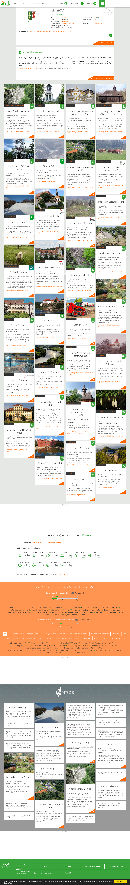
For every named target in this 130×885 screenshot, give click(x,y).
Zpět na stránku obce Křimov (105, 78)
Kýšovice (53, 610)
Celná (30, 31)
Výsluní (49, 615)
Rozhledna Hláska (114, 650)
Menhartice (49, 31)
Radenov (46, 612)
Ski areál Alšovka (49, 648)
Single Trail (87, 638)
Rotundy (101, 355)
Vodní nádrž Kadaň (33, 648)
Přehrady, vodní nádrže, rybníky (14, 105)
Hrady (40, 315)
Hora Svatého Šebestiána (91, 607)
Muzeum (39, 457)
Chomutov (65, 21)
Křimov (57, 10)
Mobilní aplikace (117, 866)
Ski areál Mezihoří (63, 643)
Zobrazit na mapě (18, 131)
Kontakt (68, 873)
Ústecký (64, 17)
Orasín (30, 612)
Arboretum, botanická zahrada (106, 300)
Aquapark (9, 374)
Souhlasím (120, 881)
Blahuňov (20, 607)
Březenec (43, 607)
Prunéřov (37, 612)
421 (95, 19)
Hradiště (115, 607)
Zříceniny (70, 217)
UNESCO (39, 634)
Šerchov (54, 612)
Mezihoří (85, 610)
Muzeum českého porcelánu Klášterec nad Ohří (26, 650)
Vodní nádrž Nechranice (84, 650)
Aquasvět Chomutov (112, 643)
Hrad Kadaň (116, 645)
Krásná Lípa (41, 31)
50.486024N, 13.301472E (69, 23)
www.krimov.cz (98, 23)
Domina (35, 31)
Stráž (60, 31)
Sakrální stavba (40, 210)
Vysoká (56, 615)
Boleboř (35, 607)
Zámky (9, 319)
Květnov (45, 610)
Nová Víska (11, 612)
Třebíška (98, 612)
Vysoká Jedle (65, 615)
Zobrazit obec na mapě (28, 68)
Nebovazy (56, 31)
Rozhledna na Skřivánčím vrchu (41, 643)
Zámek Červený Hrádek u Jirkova (21, 645)
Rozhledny (9, 160)
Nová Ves (116, 610)
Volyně (120, 612)
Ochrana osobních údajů (43, 873)
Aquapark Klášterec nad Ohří (68, 648)
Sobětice (62, 612)
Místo (92, 610)
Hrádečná (107, 607)
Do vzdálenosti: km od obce (58, 593)
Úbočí (106, 612)
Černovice (58, 607)
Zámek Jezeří (100, 650)
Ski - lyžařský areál (10, 216)
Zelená (82, 615)
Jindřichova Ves (15, 610)
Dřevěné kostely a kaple (73, 403)
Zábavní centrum (71, 319)
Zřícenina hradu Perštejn (83, 652)
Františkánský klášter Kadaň (77, 645)
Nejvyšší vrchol (70, 442)
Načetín (99, 610)
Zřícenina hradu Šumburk (47, 652)
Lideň (60, 610)
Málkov (67, 610)
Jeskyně (49, 638)
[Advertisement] (65, 519)
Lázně (70, 161)
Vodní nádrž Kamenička (18, 643)
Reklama (68, 866)
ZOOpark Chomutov (79, 643)
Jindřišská (26, 610)
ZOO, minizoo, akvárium (12, 266)
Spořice (70, 612)
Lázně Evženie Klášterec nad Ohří (60, 650)
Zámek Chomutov (96, 643)
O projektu (43, 866)
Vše (5, 634)
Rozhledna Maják (65, 652)
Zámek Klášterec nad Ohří (92, 648)
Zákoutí (75, 615)
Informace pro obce (92, 866)
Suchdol (70, 31)
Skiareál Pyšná (59, 645)
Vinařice (113, 612)
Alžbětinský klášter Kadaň (100, 645)
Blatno (28, 607)
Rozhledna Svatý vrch (43, 645)
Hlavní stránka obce (107, 43)
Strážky (65, 31)
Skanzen (101, 247)
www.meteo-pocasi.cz (63, 574)
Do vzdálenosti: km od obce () (56, 620)
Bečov (12, 607)
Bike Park (77, 638)
